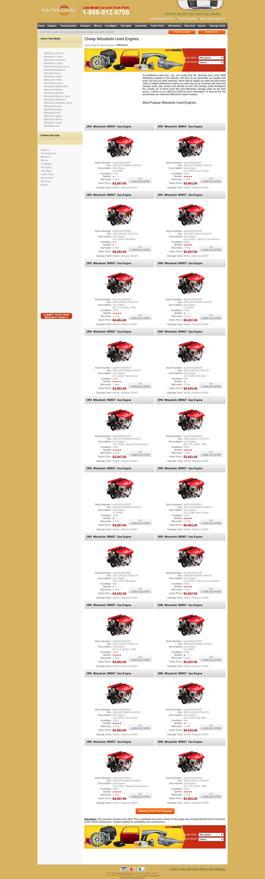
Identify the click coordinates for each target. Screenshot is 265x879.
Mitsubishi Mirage (53, 89)
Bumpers (86, 25)
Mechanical (174, 25)
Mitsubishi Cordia (53, 56)
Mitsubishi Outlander (55, 99)
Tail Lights (126, 25)
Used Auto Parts (124, 873)
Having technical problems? (132, 877)
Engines (52, 25)
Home (41, 25)
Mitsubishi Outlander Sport (58, 103)
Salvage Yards (217, 25)
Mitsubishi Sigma (53, 116)
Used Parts (90, 45)
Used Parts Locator (150, 875)
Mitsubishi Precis (53, 106)
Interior (202, 25)
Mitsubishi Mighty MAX (56, 86)
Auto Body (141, 25)
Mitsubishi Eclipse (53, 63)
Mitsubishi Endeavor (54, 70)
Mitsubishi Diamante (54, 60)
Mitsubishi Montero (54, 93)
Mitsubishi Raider (53, 109)
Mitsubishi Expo (52, 73)
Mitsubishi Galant (53, 76)
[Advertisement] (56, 249)
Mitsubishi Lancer (53, 83)
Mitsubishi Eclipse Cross (57, 66)
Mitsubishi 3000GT (54, 53)
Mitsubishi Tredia (53, 122)
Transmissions (68, 25)
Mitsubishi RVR (52, 112)
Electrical (189, 25)
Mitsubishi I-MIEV (53, 79)
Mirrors (98, 25)
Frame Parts (157, 25)
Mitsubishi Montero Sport (57, 96)
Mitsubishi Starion (53, 119)
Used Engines (106, 45)
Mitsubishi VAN (52, 126)
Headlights (111, 25)
